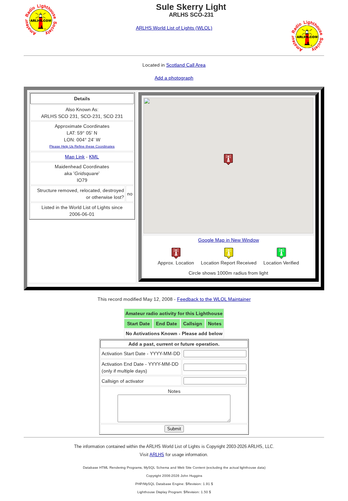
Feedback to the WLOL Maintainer (214, 299)
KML (94, 156)
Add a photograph (174, 78)
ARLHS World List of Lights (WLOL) (174, 28)
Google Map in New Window (228, 240)
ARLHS (157, 454)
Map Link (75, 156)
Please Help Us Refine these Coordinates (82, 146)
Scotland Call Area (186, 65)
